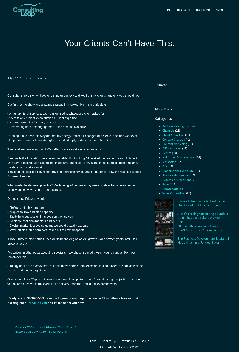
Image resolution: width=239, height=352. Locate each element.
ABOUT (219, 10)
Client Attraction (173, 135)
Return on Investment (176, 180)
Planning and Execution (177, 171)
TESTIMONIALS (203, 10)
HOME (168, 10)
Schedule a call (37, 303)
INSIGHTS (181, 10)
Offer (165, 166)
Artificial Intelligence (176, 126)
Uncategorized (171, 189)
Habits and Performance (178, 157)
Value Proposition (173, 193)
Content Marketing (174, 144)
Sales (165, 184)
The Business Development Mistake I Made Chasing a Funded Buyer (203, 240)
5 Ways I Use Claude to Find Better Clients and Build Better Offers (201, 203)
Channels (168, 130)
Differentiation (171, 148)
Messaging (169, 162)
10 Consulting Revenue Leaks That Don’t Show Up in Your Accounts (201, 228)
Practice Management (176, 175)
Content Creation (173, 139)
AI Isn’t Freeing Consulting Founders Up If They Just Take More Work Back (202, 217)
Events (166, 153)
